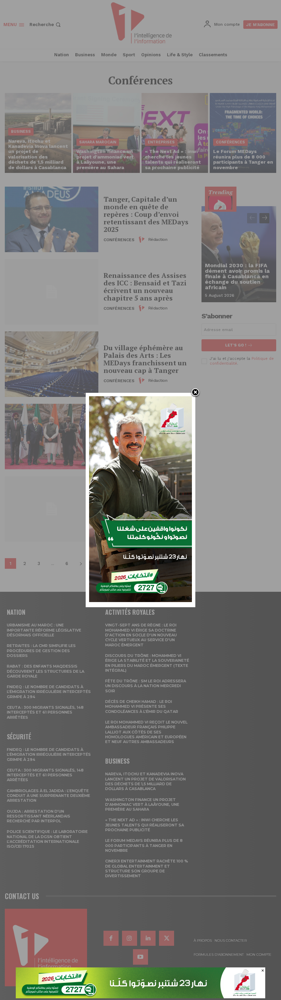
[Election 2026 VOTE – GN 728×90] (140, 996)
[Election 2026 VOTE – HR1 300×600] (140, 600)
